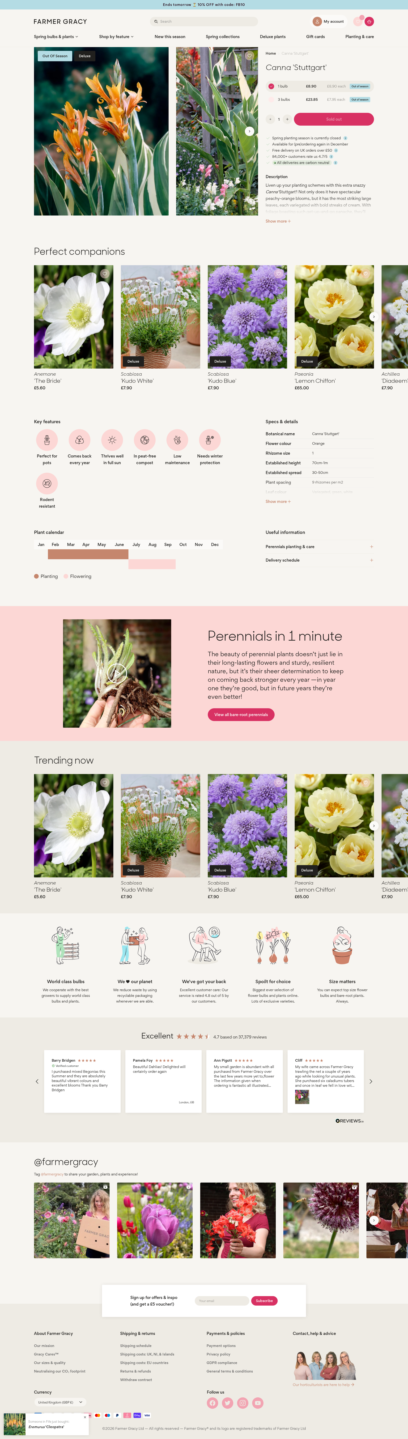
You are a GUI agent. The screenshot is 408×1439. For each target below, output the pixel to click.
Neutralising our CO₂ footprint (59, 1371)
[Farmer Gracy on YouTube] (258, 1403)
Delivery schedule (283, 560)
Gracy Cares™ (46, 1354)
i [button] (345, 138)
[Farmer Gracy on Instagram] (242, 1403)
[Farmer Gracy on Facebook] (212, 1403)
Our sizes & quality (50, 1362)
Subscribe (264, 1300)
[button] (37, 1081)
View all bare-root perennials (241, 714)
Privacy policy (218, 1354)
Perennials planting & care (290, 546)
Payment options (221, 1345)
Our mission (44, 1345)
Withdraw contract (136, 1379)
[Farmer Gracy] (60, 21)
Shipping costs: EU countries (144, 1362)
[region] (204, 1081)
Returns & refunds (135, 1371)
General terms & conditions (230, 1371)
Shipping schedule (136, 1345)
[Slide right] (249, 131)
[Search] (156, 21)
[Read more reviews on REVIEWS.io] (350, 1121)
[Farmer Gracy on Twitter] (227, 1403)
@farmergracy (52, 1174)
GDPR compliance (222, 1362)
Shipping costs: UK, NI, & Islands (147, 1354)
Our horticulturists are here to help (321, 1384)
